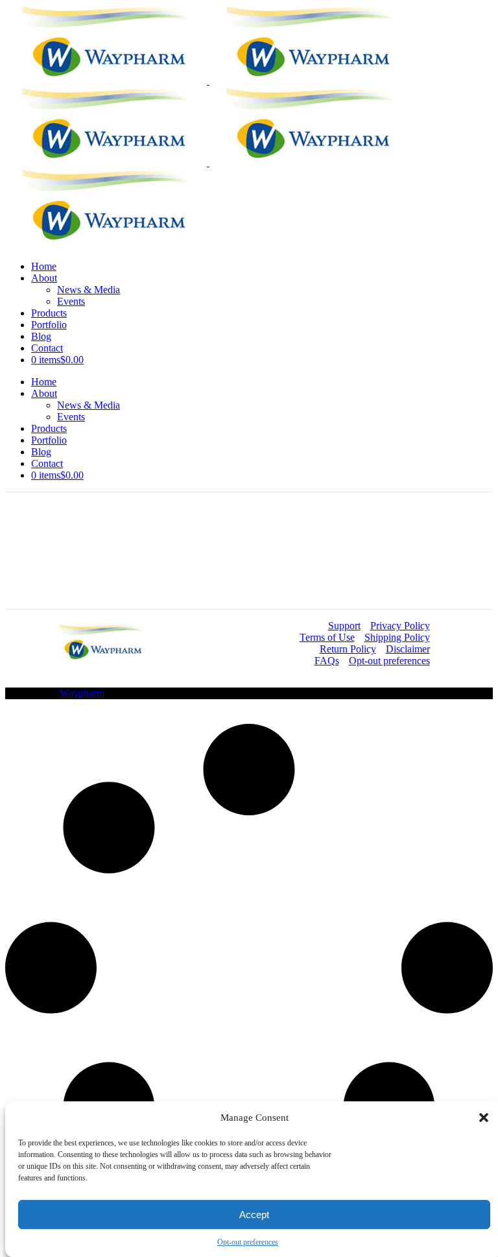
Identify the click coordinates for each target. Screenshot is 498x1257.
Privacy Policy (400, 625)
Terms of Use (327, 637)
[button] (483, 1117)
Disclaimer (408, 648)
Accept (254, 1214)
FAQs (326, 660)
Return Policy (348, 648)
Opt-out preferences (247, 1242)
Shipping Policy (397, 637)
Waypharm (82, 693)
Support (344, 625)
